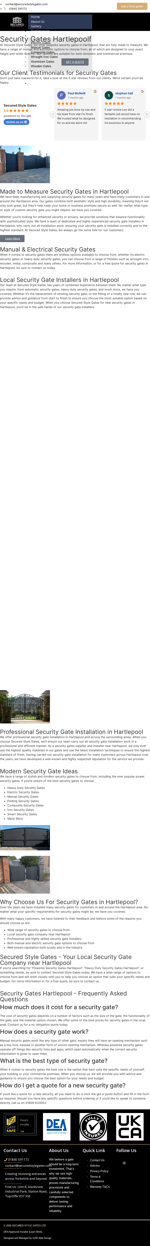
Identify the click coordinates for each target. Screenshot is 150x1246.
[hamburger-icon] (136, 15)
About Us (37, 21)
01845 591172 (17, 8)
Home (35, 17)
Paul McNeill (76, 93)
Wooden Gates (41, 66)
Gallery (36, 26)
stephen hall (124, 93)
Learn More (36, 1231)
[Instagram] (124, 1163)
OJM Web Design (42, 1238)
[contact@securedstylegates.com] (28, 1166)
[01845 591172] (28, 1159)
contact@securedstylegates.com (26, 4)
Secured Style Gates (20, 105)
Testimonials (40, 31)
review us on (14, 121)
